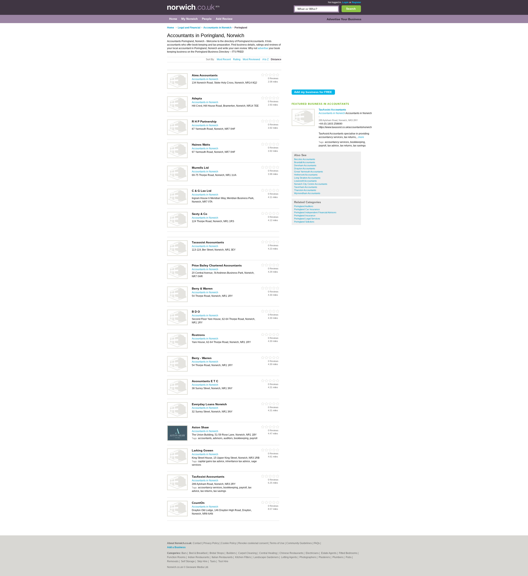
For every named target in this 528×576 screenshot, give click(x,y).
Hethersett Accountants (306, 174)
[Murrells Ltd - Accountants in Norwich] (177, 180)
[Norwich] (193, 9)
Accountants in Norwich (332, 113)
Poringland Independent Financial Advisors (315, 212)
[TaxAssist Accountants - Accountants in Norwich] (303, 125)
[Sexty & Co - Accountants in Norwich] (177, 226)
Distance (276, 59)
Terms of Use (277, 543)
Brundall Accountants (304, 162)
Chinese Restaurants (291, 553)
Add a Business (176, 547)
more (361, 137)
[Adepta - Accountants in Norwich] (177, 111)
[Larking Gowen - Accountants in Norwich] (177, 463)
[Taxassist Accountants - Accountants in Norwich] (177, 255)
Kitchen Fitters (243, 557)
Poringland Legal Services (307, 218)
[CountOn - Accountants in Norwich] (177, 515)
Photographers (308, 557)
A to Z (265, 59)
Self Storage (188, 561)
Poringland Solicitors (304, 221)
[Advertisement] (326, 55)
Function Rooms (176, 557)
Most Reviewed (251, 59)
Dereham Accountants (305, 165)
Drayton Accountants (304, 168)
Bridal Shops (217, 553)
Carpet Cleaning (247, 553)
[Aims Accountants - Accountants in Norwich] (177, 88)
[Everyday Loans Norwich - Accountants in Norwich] (177, 417)
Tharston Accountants (305, 190)
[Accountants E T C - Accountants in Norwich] (177, 393)
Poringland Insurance (304, 215)
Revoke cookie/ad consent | (254, 543)
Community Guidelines (299, 543)
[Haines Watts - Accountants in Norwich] (177, 157)
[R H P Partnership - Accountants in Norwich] (177, 134)
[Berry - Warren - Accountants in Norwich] (177, 370)
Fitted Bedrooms (348, 553)
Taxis (213, 561)
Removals (173, 561)
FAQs (317, 543)
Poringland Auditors (303, 206)
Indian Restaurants (199, 557)
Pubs (349, 557)
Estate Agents (329, 553)
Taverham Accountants (305, 187)
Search (351, 8)
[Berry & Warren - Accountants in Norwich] (177, 301)
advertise (263, 48)
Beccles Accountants (304, 159)
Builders (231, 553)
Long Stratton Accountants (307, 178)
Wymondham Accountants (307, 193)
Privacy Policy (211, 543)
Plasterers (325, 557)
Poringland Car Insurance (307, 209)
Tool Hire (223, 561)
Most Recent (224, 59)
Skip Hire (202, 561)
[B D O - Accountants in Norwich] (177, 324)
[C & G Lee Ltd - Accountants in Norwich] (177, 203)
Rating (236, 59)
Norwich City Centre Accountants (310, 184)
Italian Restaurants (222, 557)
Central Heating (268, 553)
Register (356, 2)
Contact (197, 543)
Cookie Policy (228, 543)
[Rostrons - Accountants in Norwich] (177, 347)
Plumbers (338, 557)
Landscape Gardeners (266, 557)
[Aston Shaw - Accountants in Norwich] (177, 440)
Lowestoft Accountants (305, 181)
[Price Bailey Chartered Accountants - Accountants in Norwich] (177, 278)
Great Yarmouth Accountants (308, 171)
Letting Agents (289, 557)
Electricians (312, 553)
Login (345, 2)
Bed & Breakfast (198, 553)
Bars (184, 553)
